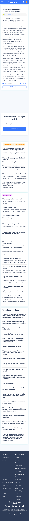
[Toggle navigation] (2, 2)
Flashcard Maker (6, 488)
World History (18, 465)
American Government (16, 7)
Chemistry (17, 460)
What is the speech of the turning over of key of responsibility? (14, 428)
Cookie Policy (18, 496)
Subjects (4, 7)
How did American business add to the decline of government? (13, 388)
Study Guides (5, 491)
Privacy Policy (18, 491)
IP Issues (17, 499)
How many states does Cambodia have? (13, 359)
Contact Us (18, 485)
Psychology (18, 471)
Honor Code (5, 485)
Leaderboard (5, 457)
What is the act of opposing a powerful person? (13, 364)
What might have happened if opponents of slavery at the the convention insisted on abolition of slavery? (14, 409)
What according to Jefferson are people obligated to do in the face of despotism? (14, 322)
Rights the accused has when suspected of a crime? (13, 416)
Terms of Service (19, 488)
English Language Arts (20, 468)
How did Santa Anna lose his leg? (11, 346)
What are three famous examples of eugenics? (11, 10)
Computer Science (19, 474)
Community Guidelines (8, 482)
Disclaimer (17, 493)
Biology (17, 463)
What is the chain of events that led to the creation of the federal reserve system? (14, 422)
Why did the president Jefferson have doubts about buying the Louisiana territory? (13, 352)
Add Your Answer (14, 87)
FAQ (3, 496)
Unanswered (5, 463)
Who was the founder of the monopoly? (13, 334)
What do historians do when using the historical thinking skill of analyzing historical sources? (13, 340)
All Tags (4, 460)
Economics (17, 477)
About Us (17, 482)
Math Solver (5, 493)
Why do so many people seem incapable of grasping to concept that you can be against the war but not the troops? (14, 315)
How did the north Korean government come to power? (13, 402)
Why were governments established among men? (12, 328)
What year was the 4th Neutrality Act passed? (12, 370)
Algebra (17, 457)
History (8, 7)
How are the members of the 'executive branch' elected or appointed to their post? (13, 395)
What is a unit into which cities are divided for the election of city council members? (13, 377)
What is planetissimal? (9, 383)
